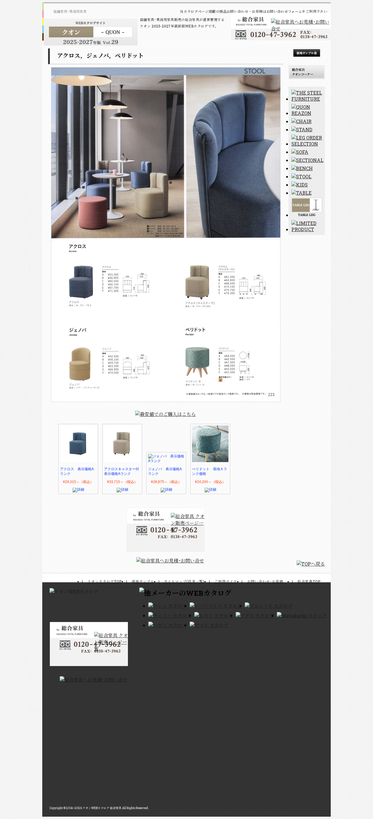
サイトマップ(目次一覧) (184, 581)
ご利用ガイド (225, 581)
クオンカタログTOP (104, 581)
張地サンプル (143, 581)
